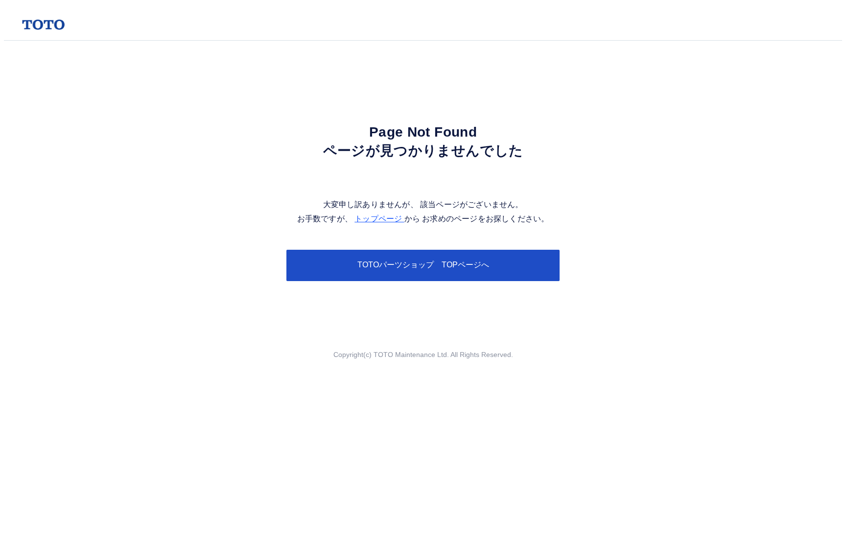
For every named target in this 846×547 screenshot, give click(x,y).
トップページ (379, 218)
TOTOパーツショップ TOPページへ (423, 265)
